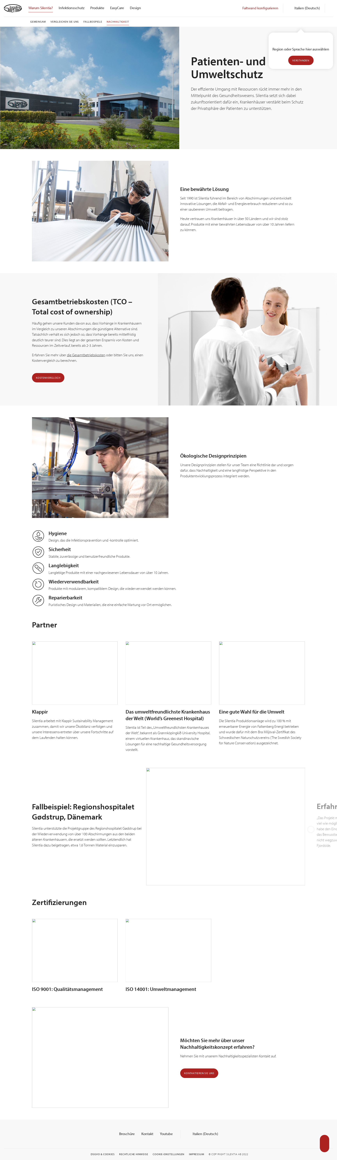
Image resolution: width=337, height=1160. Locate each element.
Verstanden (300, 60)
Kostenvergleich (48, 377)
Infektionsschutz (71, 7)
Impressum (196, 1154)
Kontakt (147, 1133)
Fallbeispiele (92, 21)
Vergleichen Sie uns (65, 21)
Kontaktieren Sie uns (199, 1073)
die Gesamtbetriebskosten (86, 355)
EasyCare (117, 7)
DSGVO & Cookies (102, 1154)
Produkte (97, 7)
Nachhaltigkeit (118, 21)
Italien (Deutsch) (205, 1133)
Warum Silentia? (40, 7)
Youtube (166, 1133)
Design (135, 7)
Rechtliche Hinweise (133, 1154)
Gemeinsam (38, 21)
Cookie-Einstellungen (168, 1154)
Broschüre (127, 1133)
